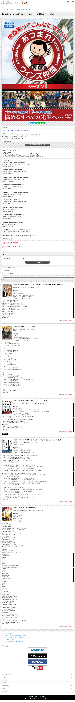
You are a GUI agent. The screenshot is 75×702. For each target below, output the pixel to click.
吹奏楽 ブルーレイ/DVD (8, 9)
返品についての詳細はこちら (9, 267)
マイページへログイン (7, 680)
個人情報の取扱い (6, 685)
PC (45, 696)
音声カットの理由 (9, 639)
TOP (2, 7)
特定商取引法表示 (6, 682)
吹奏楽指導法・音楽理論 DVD (23, 9)
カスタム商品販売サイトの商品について (15, 635)
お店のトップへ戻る (7, 674)
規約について (8, 633)
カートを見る (5, 677)
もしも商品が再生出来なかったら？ (14, 641)
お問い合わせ (5, 270)
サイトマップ (5, 688)
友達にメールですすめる (8, 273)
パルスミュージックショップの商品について (17, 637)
